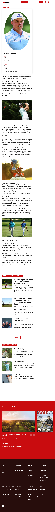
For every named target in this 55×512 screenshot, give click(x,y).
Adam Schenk (19, 362)
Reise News (42, 468)
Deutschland (43, 470)
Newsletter (24, 2)
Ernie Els (17, 374)
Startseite (4, 7)
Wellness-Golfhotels (19, 496)
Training (30, 465)
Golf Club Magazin (8, 487)
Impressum (30, 494)
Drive (4, 465)
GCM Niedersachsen (6, 494)
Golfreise (43, 465)
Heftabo (41, 2)
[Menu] (52, 2)
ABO (41, 487)
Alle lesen (17, 337)
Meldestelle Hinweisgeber (33, 496)
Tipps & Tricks (31, 468)
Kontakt (30, 487)
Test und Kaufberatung (20, 470)
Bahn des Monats (43, 475)
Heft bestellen (27, 452)
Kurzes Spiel (30, 475)
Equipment (18, 465)
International (43, 472)
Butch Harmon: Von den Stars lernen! (22, 320)
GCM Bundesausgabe (6, 489)
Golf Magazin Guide (44, 477)
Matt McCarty (19, 349)
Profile (8, 7)
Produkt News (18, 468)
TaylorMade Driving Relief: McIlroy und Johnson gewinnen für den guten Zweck (23, 301)
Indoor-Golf (30, 470)
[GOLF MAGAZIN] (6, 2)
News (3, 468)
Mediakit (29, 499)
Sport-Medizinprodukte (20, 494)
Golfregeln (4, 472)
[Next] (34, 434)
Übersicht (17, 389)
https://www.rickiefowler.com (10, 71)
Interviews (17, 489)
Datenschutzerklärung (32, 489)
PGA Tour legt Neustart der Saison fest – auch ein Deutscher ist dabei (23, 282)
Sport (3, 470)
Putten (29, 472)
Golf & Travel (43, 480)
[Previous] (31, 434)
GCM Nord (4, 491)
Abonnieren (42, 489)
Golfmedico (19, 487)
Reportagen (17, 491)
